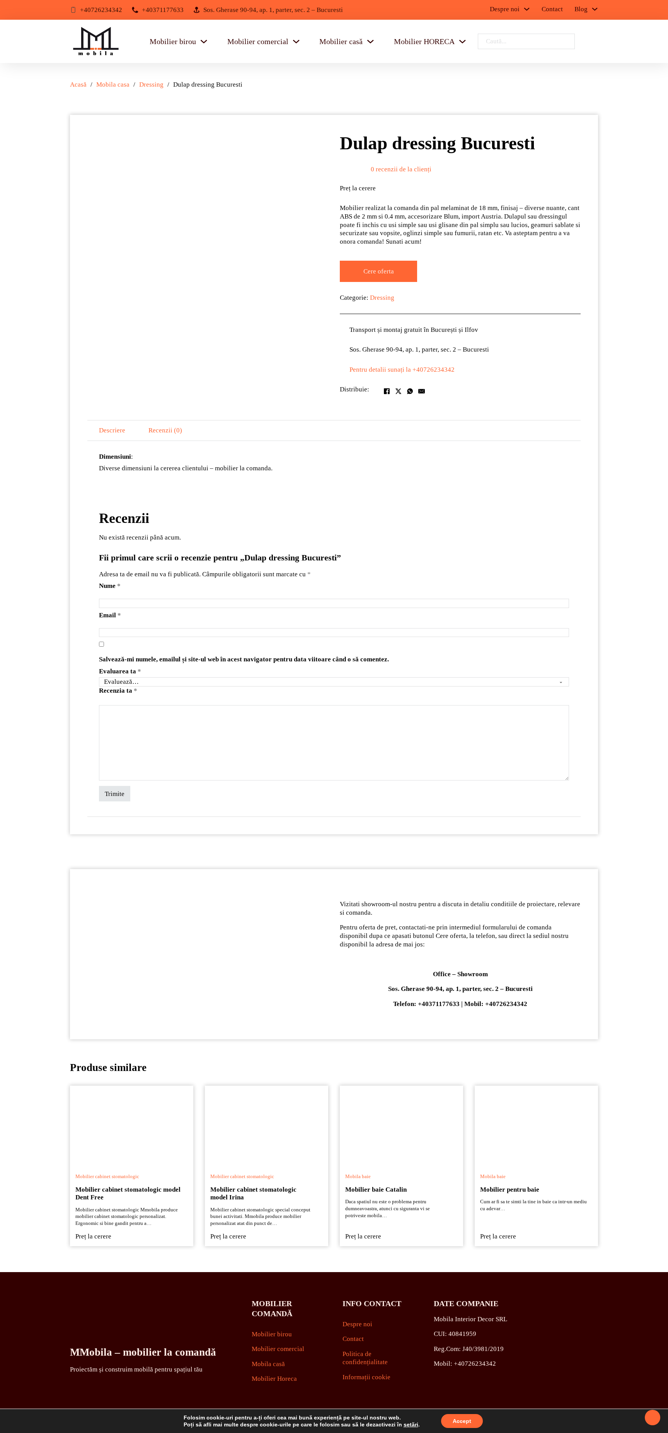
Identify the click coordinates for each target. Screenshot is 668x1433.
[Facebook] (386, 391)
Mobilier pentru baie (509, 1189)
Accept (462, 1421)
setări (411, 1424)
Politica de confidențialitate (365, 1358)
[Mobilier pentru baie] (536, 1124)
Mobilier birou (173, 41)
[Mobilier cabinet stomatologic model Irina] (266, 1124)
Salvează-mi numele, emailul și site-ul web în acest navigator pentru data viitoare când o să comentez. (244, 659)
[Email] (421, 391)
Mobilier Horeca (274, 1378)
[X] (398, 391)
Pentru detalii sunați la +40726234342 (402, 369)
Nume (110, 585)
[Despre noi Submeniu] (526, 9)
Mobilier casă (341, 41)
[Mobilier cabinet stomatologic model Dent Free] (131, 1124)
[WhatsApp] (410, 391)
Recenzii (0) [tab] (165, 430)
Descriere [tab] (112, 430)
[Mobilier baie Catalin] (401, 1124)
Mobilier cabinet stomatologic (107, 1176)
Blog (581, 9)
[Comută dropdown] (204, 41)
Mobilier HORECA (424, 41)
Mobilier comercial (257, 41)
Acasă (78, 84)
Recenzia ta (118, 690)
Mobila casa (113, 84)
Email (110, 615)
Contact (552, 9)
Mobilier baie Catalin (376, 1189)
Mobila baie (358, 1176)
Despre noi (505, 9)
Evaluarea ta (120, 671)
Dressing (151, 84)
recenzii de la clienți (401, 169)
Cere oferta (378, 271)
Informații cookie (366, 1377)
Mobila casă (268, 1364)
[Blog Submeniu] (594, 9)
